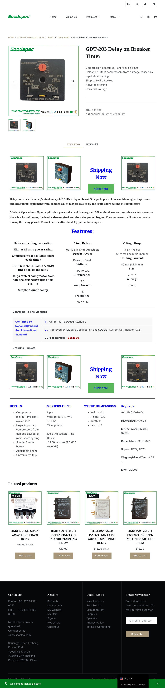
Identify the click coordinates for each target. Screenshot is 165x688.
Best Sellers (94, 605)
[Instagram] (22, 679)
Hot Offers (53, 622)
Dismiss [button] (157, 683)
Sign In (51, 618)
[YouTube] (154, 4)
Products (91, 16)
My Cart (52, 614)
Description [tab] (73, 144)
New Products (95, 601)
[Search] (141, 17)
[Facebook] (128, 4)
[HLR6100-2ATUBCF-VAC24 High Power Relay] (25, 508)
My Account (54, 605)
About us (71, 16)
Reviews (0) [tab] (92, 144)
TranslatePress (138, 684)
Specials (92, 618)
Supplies (92, 614)
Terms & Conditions (98, 626)
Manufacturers (95, 609)
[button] (101, 189)
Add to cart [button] (25, 555)
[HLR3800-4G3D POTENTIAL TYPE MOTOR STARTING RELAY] (101, 508)
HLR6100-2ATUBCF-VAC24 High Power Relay (25, 535)
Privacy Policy (95, 622)
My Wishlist (54, 609)
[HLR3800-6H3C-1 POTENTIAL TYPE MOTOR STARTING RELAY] (63, 508)
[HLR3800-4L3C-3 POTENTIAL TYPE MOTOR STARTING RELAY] (140, 508)
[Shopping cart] (155, 17)
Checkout (53, 626)
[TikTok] (145, 4)
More (113, 16)
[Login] (148, 17)
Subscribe (137, 634)
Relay (105, 114)
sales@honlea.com (19, 635)
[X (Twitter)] (137, 4)
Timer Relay (117, 114)
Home (53, 16)
